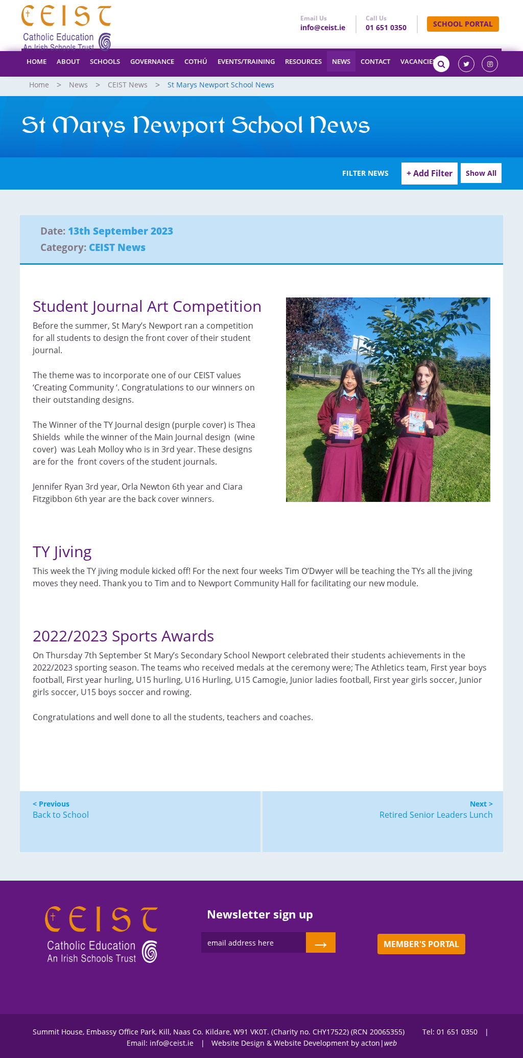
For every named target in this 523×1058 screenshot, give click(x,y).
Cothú (195, 61)
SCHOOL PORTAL (463, 24)
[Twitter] (466, 64)
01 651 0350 (386, 27)
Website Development (311, 1043)
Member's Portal (421, 944)
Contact (375, 61)
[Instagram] (490, 64)
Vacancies (418, 61)
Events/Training (246, 61)
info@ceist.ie (322, 27)
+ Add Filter (430, 173)
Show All (481, 173)
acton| (379, 1043)
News (341, 61)
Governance (152, 61)
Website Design (238, 1043)
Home (36, 61)
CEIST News (128, 84)
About (68, 61)
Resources (303, 61)
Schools (105, 61)
